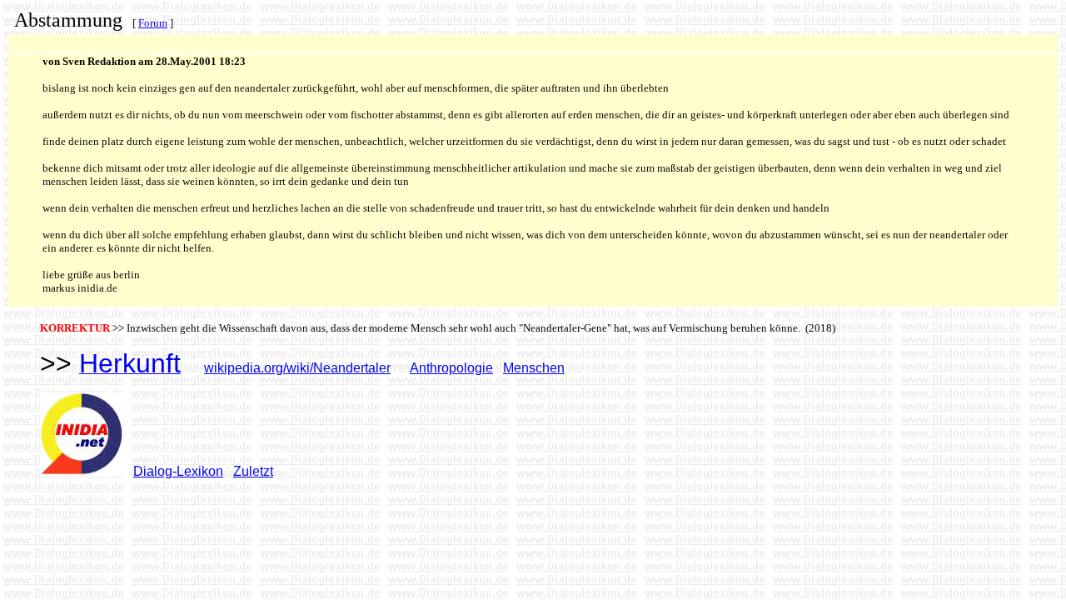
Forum (152, 23)
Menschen (534, 368)
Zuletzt (253, 471)
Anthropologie (451, 368)
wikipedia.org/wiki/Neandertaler (297, 368)
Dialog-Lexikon (178, 471)
